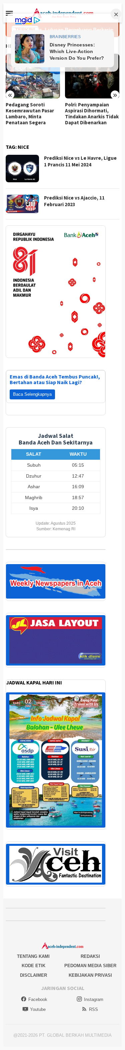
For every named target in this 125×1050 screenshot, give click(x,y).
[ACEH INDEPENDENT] (62, 12)
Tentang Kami (33, 956)
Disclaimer (33, 975)
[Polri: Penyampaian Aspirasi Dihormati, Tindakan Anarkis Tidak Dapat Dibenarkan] (92, 76)
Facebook (37, 999)
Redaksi (90, 956)
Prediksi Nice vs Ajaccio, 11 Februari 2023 (74, 201)
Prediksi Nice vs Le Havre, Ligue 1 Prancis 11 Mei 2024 (80, 161)
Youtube (38, 1009)
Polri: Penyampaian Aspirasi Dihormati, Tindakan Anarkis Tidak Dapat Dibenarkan (92, 114)
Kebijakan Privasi (90, 975)
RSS (93, 1009)
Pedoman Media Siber (90, 965)
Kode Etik (33, 965)
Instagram (93, 999)
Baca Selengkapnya (32, 394)
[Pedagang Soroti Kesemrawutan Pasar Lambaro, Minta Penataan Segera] (33, 76)
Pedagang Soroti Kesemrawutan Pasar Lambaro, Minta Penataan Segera (30, 114)
